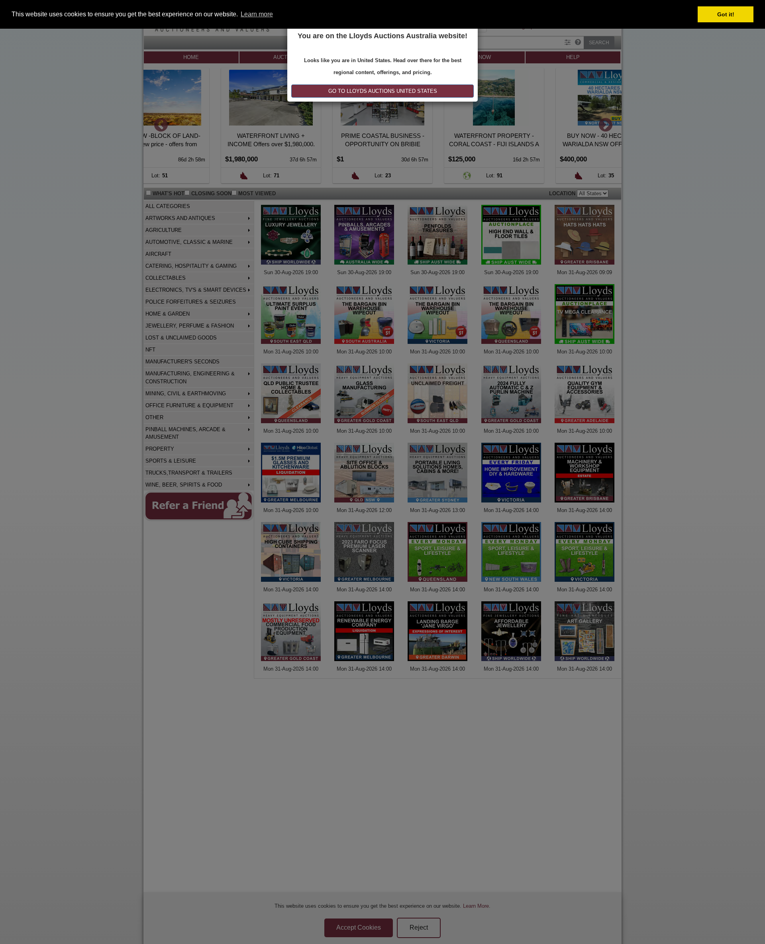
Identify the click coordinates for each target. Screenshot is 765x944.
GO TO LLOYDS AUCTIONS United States (382, 91)
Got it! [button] (725, 14)
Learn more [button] (257, 14)
